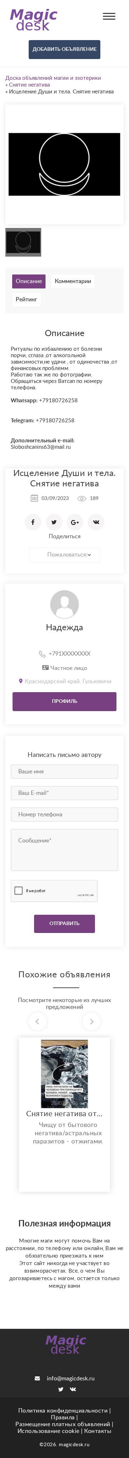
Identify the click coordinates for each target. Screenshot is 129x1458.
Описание (29, 281)
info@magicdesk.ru (71, 1378)
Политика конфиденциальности (63, 1411)
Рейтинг (26, 299)
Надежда (64, 627)
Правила (63, 1417)
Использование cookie (49, 1431)
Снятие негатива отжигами (64, 1114)
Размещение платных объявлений (62, 1424)
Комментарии (73, 281)
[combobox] (64, 555)
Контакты (97, 1431)
